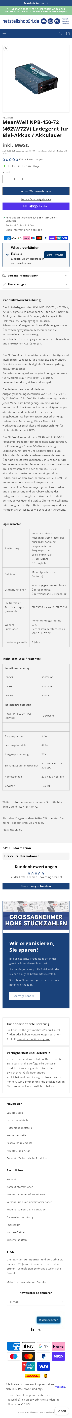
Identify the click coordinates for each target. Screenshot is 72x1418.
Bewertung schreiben (36, 886)
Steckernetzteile (16, 1135)
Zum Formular (55, 254)
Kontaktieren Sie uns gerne (33, 1039)
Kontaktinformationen (20, 1186)
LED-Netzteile (15, 1112)
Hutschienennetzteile (20, 1127)
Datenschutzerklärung (20, 1217)
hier (40, 822)
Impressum (13, 1224)
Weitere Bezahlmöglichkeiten (36, 199)
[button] (4, 33)
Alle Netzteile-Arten (19, 1150)
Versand (19, 151)
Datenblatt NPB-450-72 (23, 806)
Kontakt (11, 1179)
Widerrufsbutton (17, 1239)
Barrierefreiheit (16, 1232)
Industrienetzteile (17, 1120)
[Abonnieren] (61, 1302)
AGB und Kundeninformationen (26, 1194)
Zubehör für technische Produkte (27, 1158)
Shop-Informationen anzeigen (24, 229)
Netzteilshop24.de (32, 1412)
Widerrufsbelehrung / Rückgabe (26, 1209)
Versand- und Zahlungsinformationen (29, 1202)
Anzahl (6, 172)
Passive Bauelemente (19, 1143)
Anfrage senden (24, 996)
